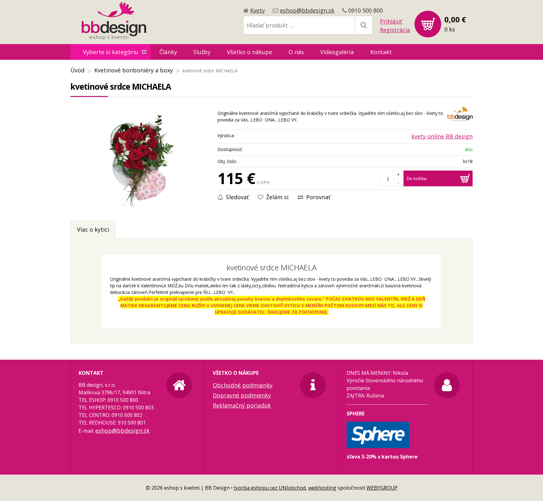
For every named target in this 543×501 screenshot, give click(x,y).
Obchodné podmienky (242, 385)
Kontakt (381, 52)
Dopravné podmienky (242, 395)
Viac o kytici (93, 229)
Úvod (77, 70)
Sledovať (236, 197)
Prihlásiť (391, 21)
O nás (296, 52)
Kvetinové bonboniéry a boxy (133, 70)
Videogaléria (337, 52)
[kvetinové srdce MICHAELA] (140, 160)
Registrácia (395, 30)
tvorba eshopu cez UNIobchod (270, 487)
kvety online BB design (442, 136)
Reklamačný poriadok (242, 405)
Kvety (257, 10)
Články (168, 52)
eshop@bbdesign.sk (307, 10)
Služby (202, 52)
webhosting (322, 487)
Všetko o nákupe (249, 52)
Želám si (276, 197)
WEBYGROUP (382, 487)
